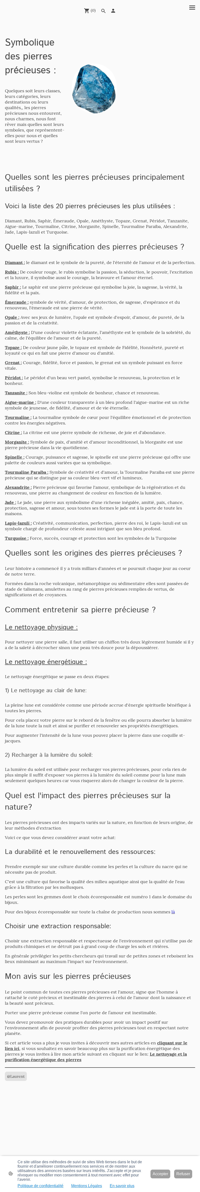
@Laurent (16, 1076)
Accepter (160, 1174)
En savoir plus (122, 1186)
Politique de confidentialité (40, 1186)
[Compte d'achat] (113, 11)
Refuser (183, 1174)
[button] (103, 11)
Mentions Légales (86, 1186)
